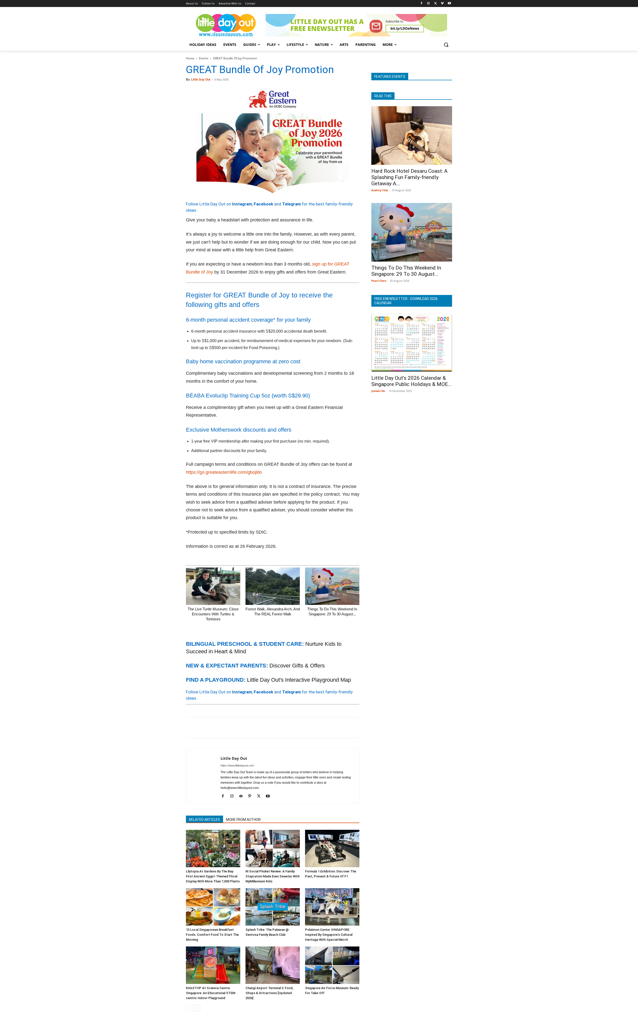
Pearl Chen (378, 280)
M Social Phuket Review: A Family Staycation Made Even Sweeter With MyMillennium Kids (272, 876)
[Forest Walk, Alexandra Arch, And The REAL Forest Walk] (272, 586)
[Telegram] (260, 728)
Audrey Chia (379, 190)
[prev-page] (189, 1008)
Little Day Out (200, 79)
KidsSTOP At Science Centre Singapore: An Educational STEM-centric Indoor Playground (211, 993)
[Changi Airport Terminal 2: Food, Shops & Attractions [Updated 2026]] (272, 965)
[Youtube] (449, 3)
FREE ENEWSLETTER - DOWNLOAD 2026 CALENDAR (406, 301)
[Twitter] (435, 3)
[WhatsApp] (225, 728)
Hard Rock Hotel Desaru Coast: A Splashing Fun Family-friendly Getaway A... (409, 177)
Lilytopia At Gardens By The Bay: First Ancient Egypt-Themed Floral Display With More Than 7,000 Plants (213, 876)
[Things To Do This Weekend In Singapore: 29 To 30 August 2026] (332, 586)
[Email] (237, 728)
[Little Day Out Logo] (226, 25)
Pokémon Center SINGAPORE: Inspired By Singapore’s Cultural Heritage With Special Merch (328, 934)
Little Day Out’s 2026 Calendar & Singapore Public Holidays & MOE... (411, 381)
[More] (271, 728)
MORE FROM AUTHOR (243, 820)
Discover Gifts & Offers (297, 665)
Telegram (291, 203)
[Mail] (243, 796)
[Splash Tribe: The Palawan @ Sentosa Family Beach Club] (272, 907)
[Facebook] (421, 3)
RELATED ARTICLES (204, 820)
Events (203, 58)
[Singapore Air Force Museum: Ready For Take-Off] (332, 965)
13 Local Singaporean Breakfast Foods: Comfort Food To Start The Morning (212, 934)
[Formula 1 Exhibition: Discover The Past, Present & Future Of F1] (332, 848)
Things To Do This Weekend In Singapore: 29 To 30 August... (406, 271)
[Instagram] (428, 3)
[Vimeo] (442, 3)
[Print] (248, 728)
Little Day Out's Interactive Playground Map (299, 680)
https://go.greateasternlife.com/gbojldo (224, 472)
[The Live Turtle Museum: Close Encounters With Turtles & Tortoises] (213, 586)
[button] (446, 45)
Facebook (263, 203)
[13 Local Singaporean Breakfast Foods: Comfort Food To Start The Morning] (213, 907)
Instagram (242, 203)
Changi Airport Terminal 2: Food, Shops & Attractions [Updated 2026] (269, 993)
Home (190, 58)
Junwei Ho (378, 391)
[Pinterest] (214, 728)
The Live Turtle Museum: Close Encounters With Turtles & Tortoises (213, 614)
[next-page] (197, 1008)
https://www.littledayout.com (237, 765)
